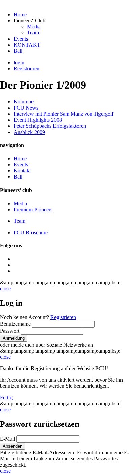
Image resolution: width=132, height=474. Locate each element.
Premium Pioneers (33, 209)
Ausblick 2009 (29, 132)
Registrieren (26, 68)
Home (20, 14)
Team (33, 32)
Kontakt (22, 170)
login (19, 62)
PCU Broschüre (31, 232)
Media (34, 26)
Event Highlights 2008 (38, 120)
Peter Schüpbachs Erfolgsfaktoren (50, 126)
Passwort (10, 331)
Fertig (6, 397)
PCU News (26, 108)
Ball (18, 51)
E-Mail (8, 439)
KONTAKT (27, 45)
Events (21, 39)
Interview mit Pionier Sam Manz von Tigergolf (63, 114)
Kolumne (24, 101)
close (5, 288)
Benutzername (16, 324)
